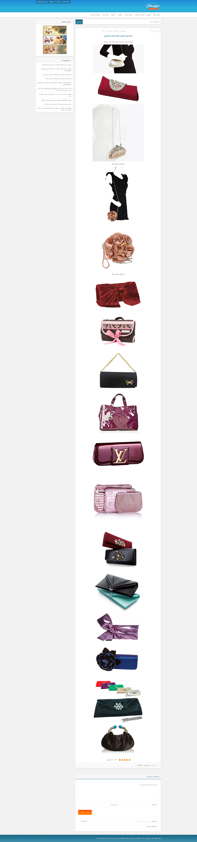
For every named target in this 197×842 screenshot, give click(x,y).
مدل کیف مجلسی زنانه (118, 274)
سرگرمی (120, 15)
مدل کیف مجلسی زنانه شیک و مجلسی (118, 36)
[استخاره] (55, 34)
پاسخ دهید (84, 821)
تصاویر (113, 15)
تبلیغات (51, 2)
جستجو (79, 22)
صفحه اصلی (66, 2)
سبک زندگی (128, 15)
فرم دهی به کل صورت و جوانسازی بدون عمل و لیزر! (57, 75)
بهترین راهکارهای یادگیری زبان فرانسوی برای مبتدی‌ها (56, 100)
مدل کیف (140, 765)
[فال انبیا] (55, 54)
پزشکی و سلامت (95, 15)
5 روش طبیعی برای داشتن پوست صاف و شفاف (57, 104)
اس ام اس (106, 15)
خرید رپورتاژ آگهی (42, 2)
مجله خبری (156, 15)
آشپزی (149, 15)
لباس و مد (146, 765)
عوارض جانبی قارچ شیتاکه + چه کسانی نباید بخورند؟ (56, 65)
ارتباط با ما (58, 2)
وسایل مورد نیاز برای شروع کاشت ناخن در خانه (58, 79)
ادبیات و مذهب (139, 15)
